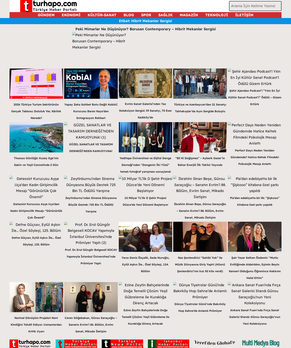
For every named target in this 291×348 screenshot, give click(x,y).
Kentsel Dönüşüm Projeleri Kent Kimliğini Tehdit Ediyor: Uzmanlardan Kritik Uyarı (36, 324)
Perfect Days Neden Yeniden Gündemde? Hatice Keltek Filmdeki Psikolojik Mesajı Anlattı (255, 157)
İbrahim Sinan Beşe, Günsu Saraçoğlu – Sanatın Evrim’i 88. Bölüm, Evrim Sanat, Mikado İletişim (200, 210)
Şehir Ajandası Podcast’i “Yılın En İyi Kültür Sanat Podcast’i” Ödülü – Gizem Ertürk (254, 97)
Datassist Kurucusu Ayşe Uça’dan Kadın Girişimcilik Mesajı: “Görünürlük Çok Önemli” (36, 210)
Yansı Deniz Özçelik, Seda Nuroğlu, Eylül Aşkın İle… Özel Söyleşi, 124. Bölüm (145, 264)
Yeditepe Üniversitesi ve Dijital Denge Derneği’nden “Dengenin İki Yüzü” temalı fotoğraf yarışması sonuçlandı (145, 164)
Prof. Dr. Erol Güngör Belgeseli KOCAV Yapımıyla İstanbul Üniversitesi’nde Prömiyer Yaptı (91, 256)
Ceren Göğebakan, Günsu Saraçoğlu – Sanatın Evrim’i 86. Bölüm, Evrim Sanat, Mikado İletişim (91, 324)
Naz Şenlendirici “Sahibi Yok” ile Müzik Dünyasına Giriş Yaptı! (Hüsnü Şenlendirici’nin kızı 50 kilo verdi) (200, 264)
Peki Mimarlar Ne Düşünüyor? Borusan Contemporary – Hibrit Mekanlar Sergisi (145, 29)
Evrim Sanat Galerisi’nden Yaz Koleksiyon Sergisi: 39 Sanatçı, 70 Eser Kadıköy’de (145, 110)
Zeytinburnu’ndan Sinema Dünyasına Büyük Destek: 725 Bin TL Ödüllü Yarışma (91, 204)
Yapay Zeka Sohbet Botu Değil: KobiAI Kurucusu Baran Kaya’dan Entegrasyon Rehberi (90, 111)
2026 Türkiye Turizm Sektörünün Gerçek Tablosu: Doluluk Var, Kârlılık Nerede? (36, 111)
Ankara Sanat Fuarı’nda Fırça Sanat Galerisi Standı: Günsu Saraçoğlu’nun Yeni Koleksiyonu (254, 316)
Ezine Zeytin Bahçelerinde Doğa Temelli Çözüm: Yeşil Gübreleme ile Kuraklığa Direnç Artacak (145, 316)
